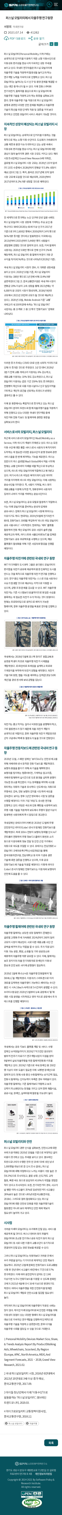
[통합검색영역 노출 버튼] (49, 4)
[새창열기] (32, 1494)
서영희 (7, 26)
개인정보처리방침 (43, 1473)
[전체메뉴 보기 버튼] (56, 4)
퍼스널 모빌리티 (15, 1423)
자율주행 (33, 1423)
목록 (51, 1443)
